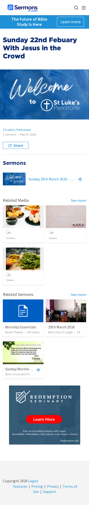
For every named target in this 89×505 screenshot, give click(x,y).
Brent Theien (14, 332)
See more (78, 200)
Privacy (53, 486)
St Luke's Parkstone (17, 130)
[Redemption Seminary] (44, 415)
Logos (33, 480)
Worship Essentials (20, 327)
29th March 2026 (61, 327)
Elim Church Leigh (60, 332)
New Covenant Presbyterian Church (30, 374)
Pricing (37, 486)
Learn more (70, 21)
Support (49, 491)
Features (20, 486)
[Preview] (79, 179)
